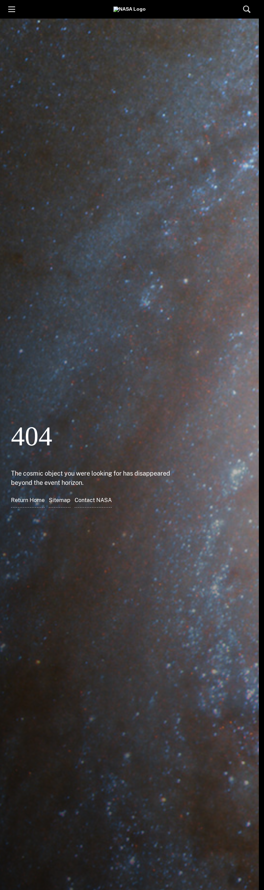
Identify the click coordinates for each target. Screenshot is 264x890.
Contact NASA (93, 500)
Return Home (28, 500)
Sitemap (59, 500)
